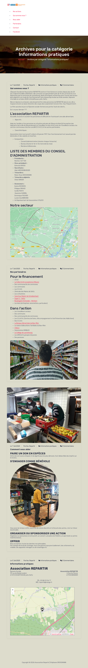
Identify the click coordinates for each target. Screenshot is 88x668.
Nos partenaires (18, 272)
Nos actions (17, 11)
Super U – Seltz (19, 298)
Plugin (72, 634)
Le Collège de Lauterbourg (23, 333)
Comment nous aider (20, 449)
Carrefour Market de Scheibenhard (26, 296)
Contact (16, 28)
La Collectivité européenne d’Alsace (26, 282)
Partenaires (17, 24)
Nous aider (16, 20)
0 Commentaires (68, 85)
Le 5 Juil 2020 (15, 560)
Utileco (16, 328)
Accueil (21, 59)
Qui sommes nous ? (19, 16)
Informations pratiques (48, 85)
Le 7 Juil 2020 (15, 85)
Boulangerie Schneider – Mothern (25, 301)
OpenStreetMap (56, 634)
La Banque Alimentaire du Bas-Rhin (26, 323)
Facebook (16, 32)
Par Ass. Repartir (29, 85)
